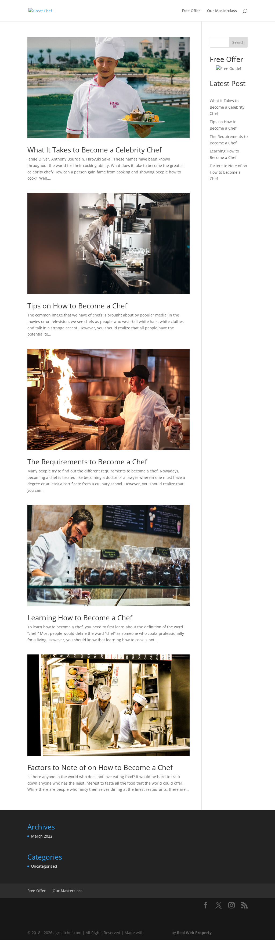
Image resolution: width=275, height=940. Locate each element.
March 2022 (41, 836)
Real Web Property (194, 932)
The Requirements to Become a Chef (87, 462)
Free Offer (191, 11)
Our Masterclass (222, 11)
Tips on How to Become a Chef (77, 306)
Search (238, 42)
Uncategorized (44, 866)
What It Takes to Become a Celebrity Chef (94, 150)
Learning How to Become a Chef (79, 617)
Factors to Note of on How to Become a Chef (100, 767)
